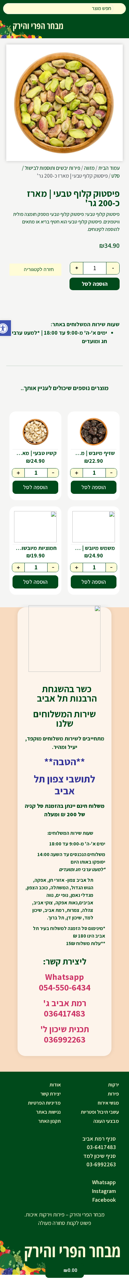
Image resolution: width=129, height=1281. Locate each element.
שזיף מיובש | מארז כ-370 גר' (93, 453)
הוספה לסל (95, 283)
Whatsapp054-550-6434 (64, 982)
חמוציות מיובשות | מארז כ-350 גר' (35, 548)
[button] (5, 328)
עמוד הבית (109, 168)
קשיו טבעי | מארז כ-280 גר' (35, 453)
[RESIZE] (64, 102)
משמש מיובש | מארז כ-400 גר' (93, 548)
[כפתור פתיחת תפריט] (116, 28)
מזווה (89, 168)
